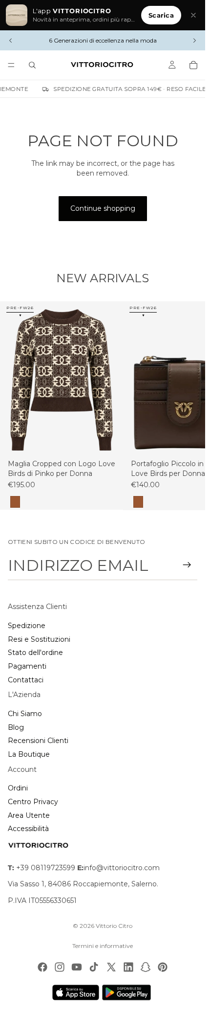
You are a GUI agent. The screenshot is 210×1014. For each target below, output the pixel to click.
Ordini (18, 788)
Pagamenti (27, 666)
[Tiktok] (94, 967)
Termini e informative (102, 945)
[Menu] (11, 65)
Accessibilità (28, 828)
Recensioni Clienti (38, 740)
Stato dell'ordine (35, 652)
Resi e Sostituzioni (39, 639)
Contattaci (25, 680)
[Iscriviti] (187, 565)
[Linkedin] (128, 967)
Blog (16, 727)
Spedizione (26, 625)
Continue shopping (102, 208)
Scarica (161, 15)
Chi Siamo (25, 713)
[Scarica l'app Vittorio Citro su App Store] (75, 992)
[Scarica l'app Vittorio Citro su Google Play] (128, 992)
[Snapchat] (145, 967)
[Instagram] (59, 967)
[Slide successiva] (194, 40)
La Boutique (29, 754)
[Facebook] (42, 967)
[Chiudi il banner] (193, 15)
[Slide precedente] (10, 40)
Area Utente (29, 815)
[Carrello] (193, 65)
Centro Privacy (33, 801)
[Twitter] (111, 967)
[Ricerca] (32, 65)
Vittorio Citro (114, 925)
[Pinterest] (162, 967)
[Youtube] (77, 967)
